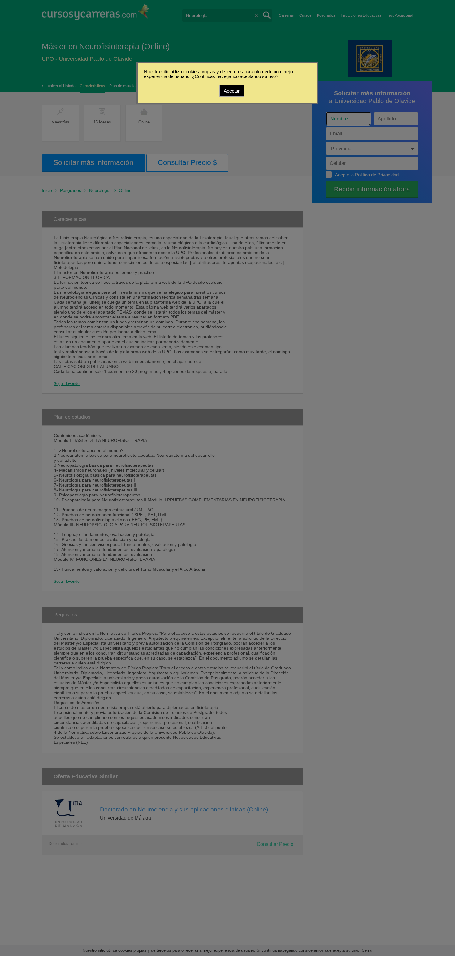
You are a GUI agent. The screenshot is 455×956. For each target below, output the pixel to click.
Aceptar (232, 90)
